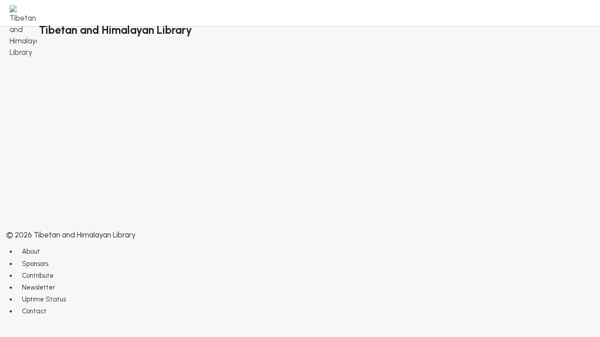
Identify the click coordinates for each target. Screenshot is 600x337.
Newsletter (38, 287)
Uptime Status (44, 299)
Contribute (38, 276)
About (31, 251)
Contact (34, 311)
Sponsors (35, 264)
